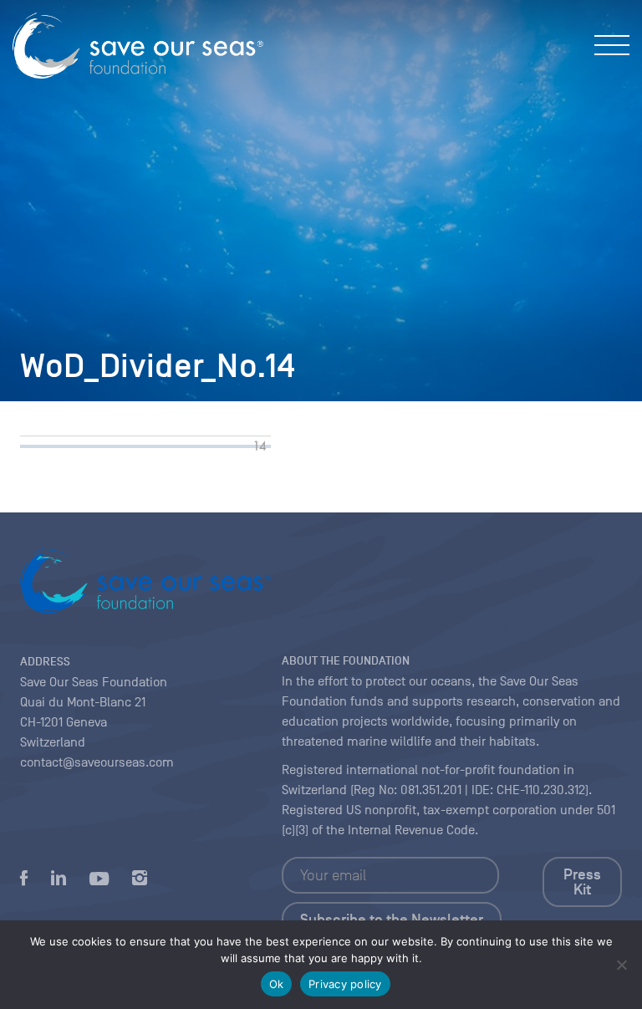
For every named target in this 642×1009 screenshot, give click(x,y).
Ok (276, 984)
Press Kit (582, 882)
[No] (621, 964)
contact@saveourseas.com (97, 762)
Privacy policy (345, 984)
